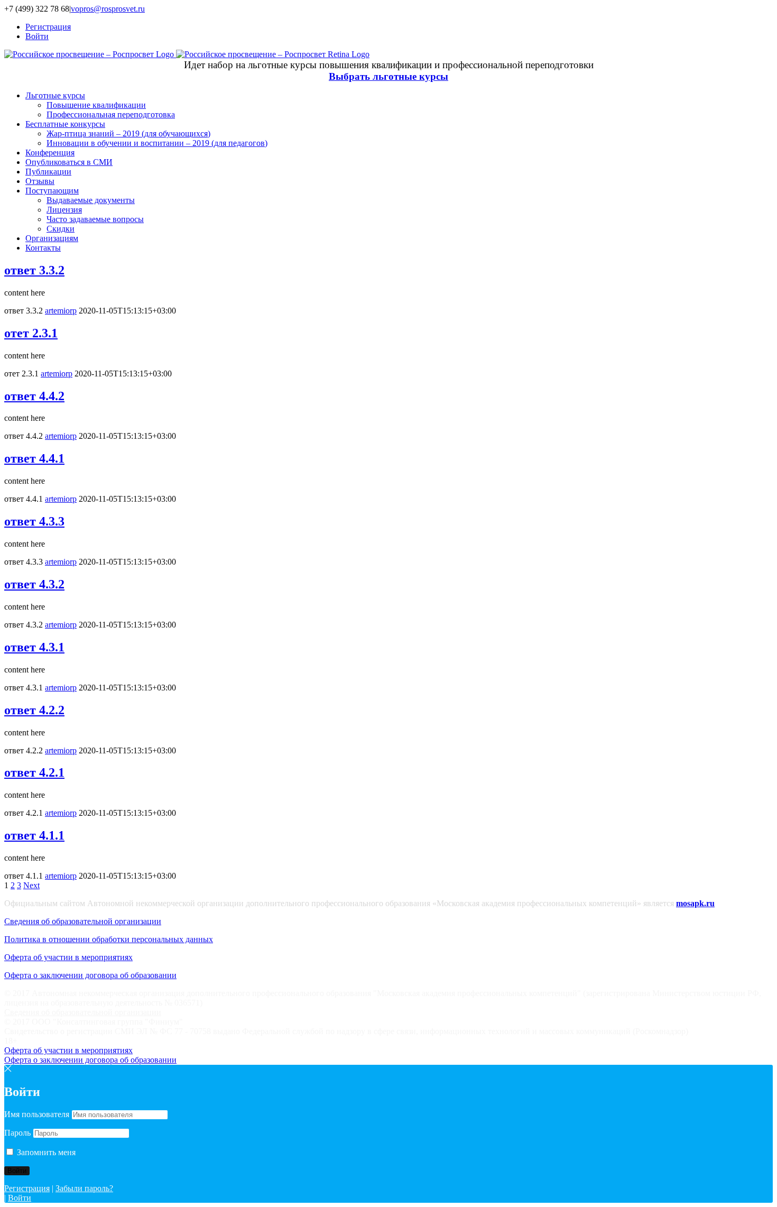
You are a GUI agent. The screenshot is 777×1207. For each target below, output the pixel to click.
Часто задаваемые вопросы (95, 219)
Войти (19, 1197)
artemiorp (61, 310)
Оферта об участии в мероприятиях (68, 957)
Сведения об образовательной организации (82, 921)
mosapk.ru (695, 903)
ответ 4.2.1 (34, 772)
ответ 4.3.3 (34, 521)
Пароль (17, 1132)
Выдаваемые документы (91, 200)
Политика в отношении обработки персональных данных (108, 939)
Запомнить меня (45, 1152)
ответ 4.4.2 (34, 396)
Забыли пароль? (84, 1188)
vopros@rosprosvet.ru (108, 8)
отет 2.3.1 (31, 333)
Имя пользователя (36, 1114)
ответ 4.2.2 (34, 710)
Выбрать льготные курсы (388, 76)
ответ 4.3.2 (34, 584)
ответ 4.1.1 (34, 835)
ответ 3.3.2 (34, 270)
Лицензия (64, 209)
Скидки (61, 228)
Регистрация (27, 1188)
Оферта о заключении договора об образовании (90, 975)
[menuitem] (399, 27)
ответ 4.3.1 (34, 647)
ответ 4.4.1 (34, 458)
